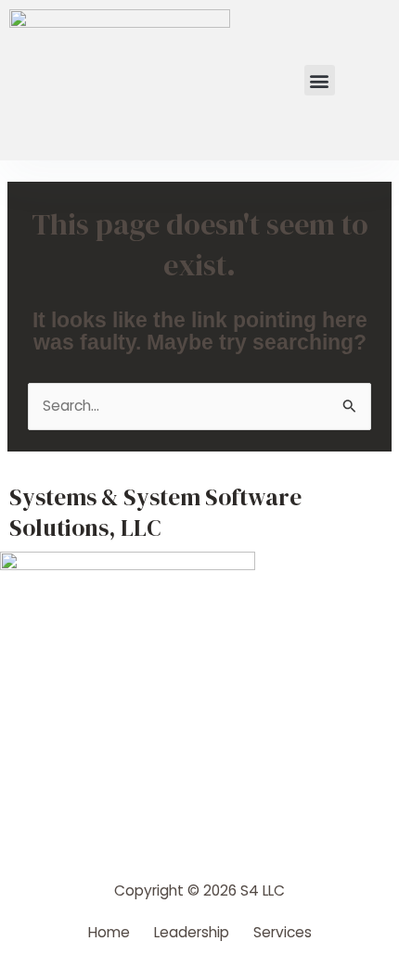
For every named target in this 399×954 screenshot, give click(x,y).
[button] (319, 80)
